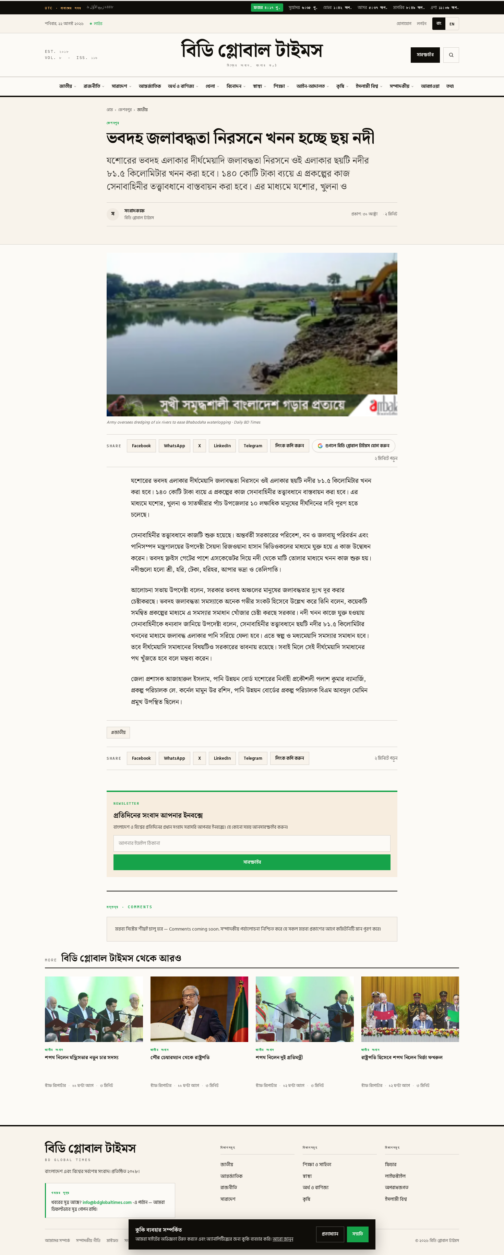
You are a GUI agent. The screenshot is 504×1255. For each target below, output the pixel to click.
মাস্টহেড (112, 1241)
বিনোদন (234, 86)
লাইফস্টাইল (395, 1176)
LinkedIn (222, 445)
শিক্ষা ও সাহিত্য (317, 1165)
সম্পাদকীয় (399, 86)
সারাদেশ (119, 86)
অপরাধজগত (396, 1188)
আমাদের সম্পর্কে (57, 1241)
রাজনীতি (92, 86)
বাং (438, 23)
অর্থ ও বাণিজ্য (181, 86)
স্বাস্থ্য (257, 86)
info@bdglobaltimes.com (107, 1202)
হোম (110, 110)
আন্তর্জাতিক (150, 86)
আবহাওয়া (430, 86)
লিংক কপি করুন (289, 445)
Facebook (141, 445)
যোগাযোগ (404, 24)
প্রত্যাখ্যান (330, 1234)
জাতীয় (65, 86)
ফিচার (390, 1165)
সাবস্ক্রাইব (425, 55)
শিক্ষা (279, 86)
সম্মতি (357, 1234)
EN (452, 23)
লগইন (422, 24)
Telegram (253, 445)
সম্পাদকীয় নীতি (88, 1241)
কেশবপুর (125, 110)
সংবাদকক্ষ (134, 211)
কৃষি (340, 86)
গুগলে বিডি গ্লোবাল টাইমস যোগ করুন (357, 445)
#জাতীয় (118, 732)
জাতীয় (142, 110)
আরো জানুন (283, 1239)
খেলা (210, 86)
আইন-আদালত (311, 86)
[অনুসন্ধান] (451, 55)
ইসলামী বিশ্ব (367, 86)
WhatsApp (174, 445)
